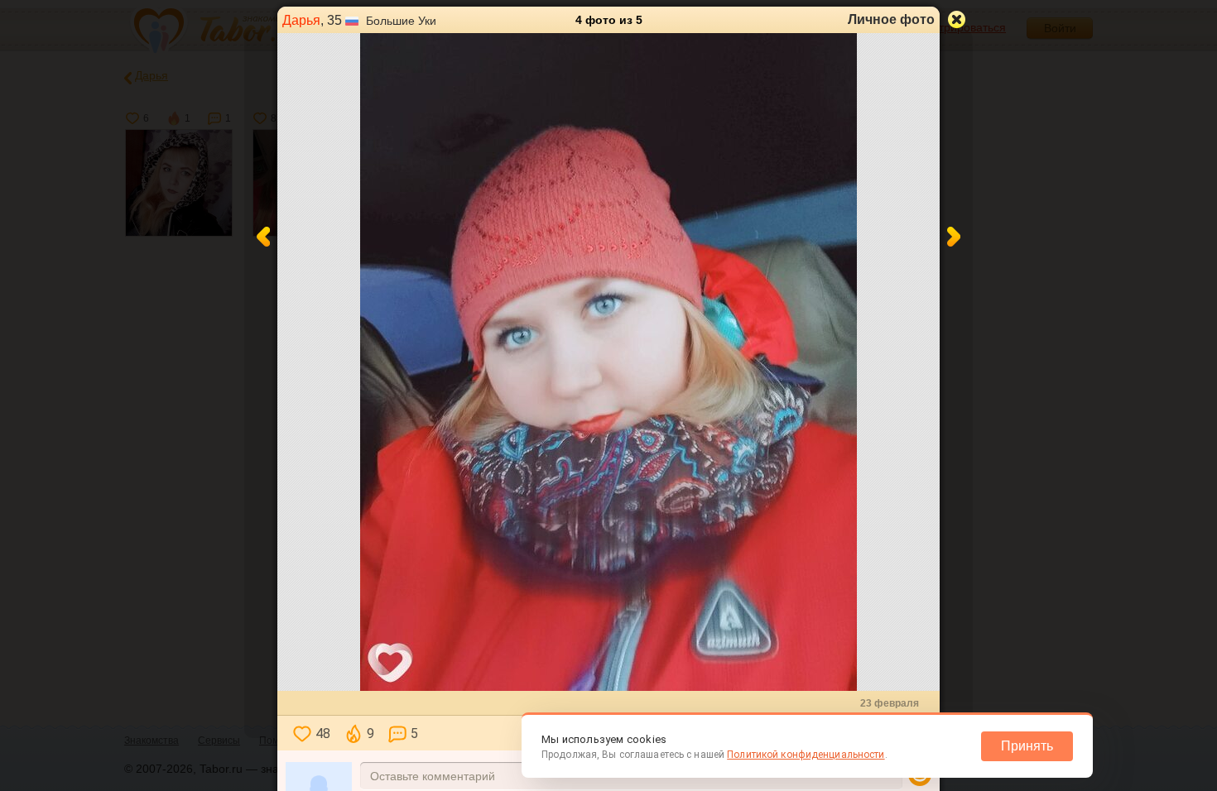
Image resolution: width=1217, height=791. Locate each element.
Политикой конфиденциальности (805, 754)
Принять (1027, 746)
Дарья (301, 20)
